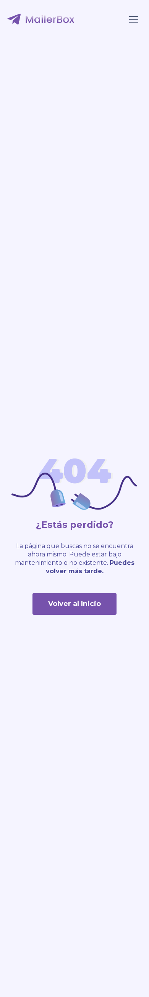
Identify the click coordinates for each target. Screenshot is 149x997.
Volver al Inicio (74, 603)
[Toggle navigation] (133, 19)
